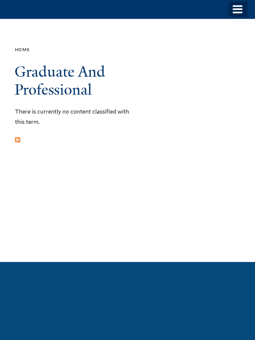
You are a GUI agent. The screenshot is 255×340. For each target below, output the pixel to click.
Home (22, 49)
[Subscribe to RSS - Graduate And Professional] (17, 137)
